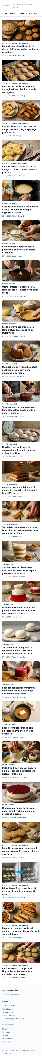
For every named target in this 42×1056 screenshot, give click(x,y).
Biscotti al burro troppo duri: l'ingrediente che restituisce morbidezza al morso (17, 971)
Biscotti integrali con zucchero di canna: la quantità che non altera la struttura (20, 851)
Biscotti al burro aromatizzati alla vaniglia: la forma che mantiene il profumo (19, 169)
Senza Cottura (8, 725)
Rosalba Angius (17, 136)
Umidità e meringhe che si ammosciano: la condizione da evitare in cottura (18, 450)
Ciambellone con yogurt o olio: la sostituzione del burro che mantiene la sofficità (19, 370)
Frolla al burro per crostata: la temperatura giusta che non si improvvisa (18, 330)
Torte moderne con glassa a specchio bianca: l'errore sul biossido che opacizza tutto (17, 650)
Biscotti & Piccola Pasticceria (15, 43)
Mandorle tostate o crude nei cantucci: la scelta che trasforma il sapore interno (20, 931)
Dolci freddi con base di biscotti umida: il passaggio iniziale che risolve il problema (19, 771)
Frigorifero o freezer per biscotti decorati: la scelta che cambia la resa (19, 891)
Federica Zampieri (18, 176)
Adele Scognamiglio (19, 96)
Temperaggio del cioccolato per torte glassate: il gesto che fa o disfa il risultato (19, 410)
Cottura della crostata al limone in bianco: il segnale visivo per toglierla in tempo (20, 209)
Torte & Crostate (9, 203)
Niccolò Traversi (18, 55)
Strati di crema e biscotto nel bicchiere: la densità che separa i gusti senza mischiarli (19, 570)
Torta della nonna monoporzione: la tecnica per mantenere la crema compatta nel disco (20, 530)
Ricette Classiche (16, 14)
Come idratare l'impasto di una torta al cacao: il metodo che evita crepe (20, 290)
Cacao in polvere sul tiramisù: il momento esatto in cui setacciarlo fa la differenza (20, 490)
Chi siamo (5, 1029)
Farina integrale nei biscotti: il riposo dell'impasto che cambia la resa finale (20, 49)
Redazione (6, 1032)
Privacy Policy (7, 1039)
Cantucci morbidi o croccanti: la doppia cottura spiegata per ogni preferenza (19, 129)
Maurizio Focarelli (18, 336)
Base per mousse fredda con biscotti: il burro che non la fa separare (17, 730)
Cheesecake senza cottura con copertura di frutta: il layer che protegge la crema (18, 811)
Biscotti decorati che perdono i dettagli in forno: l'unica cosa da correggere (19, 89)
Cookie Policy (7, 1042)
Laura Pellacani (17, 256)
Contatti (5, 1035)
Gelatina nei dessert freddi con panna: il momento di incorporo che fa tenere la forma (19, 610)
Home (4, 14)
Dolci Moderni (32, 14)
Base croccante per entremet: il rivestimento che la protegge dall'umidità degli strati (19, 690)
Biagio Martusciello (19, 376)
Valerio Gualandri (18, 537)
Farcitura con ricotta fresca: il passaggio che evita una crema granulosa (18, 249)
